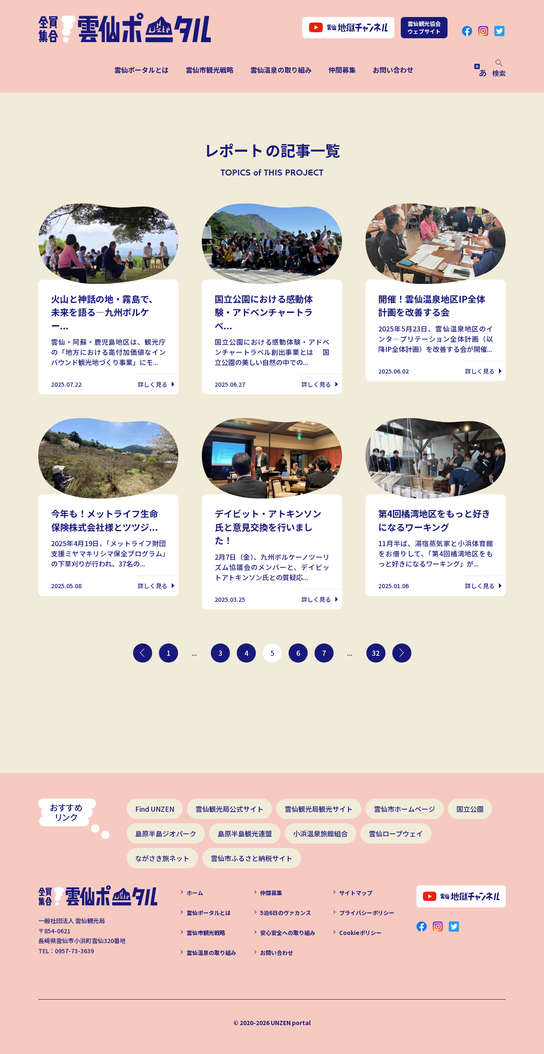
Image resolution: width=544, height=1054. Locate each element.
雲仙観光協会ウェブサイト (424, 27)
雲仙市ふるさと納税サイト (251, 858)
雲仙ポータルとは (141, 70)
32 (376, 653)
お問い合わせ (393, 70)
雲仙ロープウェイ (396, 833)
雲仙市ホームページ (404, 809)
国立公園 (470, 809)
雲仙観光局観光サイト (319, 809)
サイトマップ (355, 893)
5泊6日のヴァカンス (285, 913)
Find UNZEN (154, 809)
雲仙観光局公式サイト (230, 809)
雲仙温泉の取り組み (281, 70)
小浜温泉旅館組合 (320, 833)
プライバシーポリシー (366, 913)
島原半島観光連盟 (245, 833)
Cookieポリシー (360, 933)
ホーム (195, 893)
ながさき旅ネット (162, 858)
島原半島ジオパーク (165, 833)
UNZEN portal (291, 1022)
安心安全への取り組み (287, 933)
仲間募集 (342, 70)
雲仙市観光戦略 (209, 70)
